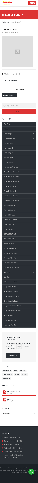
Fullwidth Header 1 (10, 205)
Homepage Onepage (11, 167)
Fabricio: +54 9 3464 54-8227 (13, 444)
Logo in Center (9, 224)
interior (24, 374)
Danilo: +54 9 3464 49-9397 (13, 441)
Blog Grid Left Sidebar (11, 291)
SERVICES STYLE (10, 234)
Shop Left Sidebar (10, 248)
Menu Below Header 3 (11, 181)
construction (7, 374)
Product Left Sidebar (11, 263)
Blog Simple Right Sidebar (12, 310)
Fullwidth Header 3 (10, 215)
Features (7, 129)
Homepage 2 (8, 148)
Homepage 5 (8, 162)
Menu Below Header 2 (11, 177)
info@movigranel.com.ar (12, 437)
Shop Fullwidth (9, 244)
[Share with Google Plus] (17, 74)
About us (7, 272)
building (22, 371)
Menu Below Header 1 (11, 172)
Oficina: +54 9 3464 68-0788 (13, 451)
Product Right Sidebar (11, 267)
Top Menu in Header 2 (11, 200)
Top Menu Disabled (10, 220)
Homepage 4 (8, 157)
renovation (6, 378)
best (15, 371)
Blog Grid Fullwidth (10, 287)
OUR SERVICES (9, 239)
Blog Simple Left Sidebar (12, 306)
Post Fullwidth (9, 315)
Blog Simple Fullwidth (11, 301)
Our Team (7, 277)
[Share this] (11, 74)
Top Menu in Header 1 (11, 196)
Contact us (13, 355)
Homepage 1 (8, 143)
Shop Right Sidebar (10, 253)
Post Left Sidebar (10, 320)
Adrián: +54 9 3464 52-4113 (13, 448)
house (17, 374)
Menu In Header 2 (10, 191)
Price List (10, 399)
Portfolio (7, 124)
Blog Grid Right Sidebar (11, 296)
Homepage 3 (8, 153)
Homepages (8, 134)
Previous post (12, 80)
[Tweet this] (14, 74)
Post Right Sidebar (10, 325)
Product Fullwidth (10, 258)
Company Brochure (13, 391)
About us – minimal (10, 282)
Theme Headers (9, 138)
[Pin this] (19, 74)
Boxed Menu (8, 229)
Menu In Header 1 (10, 186)
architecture (7, 371)
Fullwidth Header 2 (10, 210)
